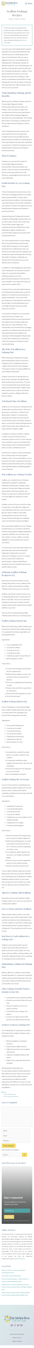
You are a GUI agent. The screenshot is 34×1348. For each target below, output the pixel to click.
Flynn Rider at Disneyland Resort (11, 1276)
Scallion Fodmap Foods (10, 1094)
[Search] (24, 1155)
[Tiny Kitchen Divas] (9, 3)
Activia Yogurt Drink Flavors (11, 1096)
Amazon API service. (19, 1258)
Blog (5, 1092)
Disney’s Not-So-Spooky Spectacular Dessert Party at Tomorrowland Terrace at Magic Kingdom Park (17, 1287)
